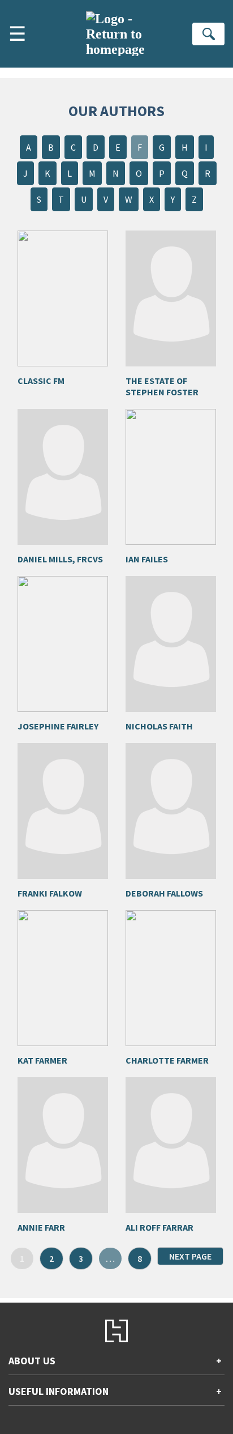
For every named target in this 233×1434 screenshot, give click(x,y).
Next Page (190, 1256)
